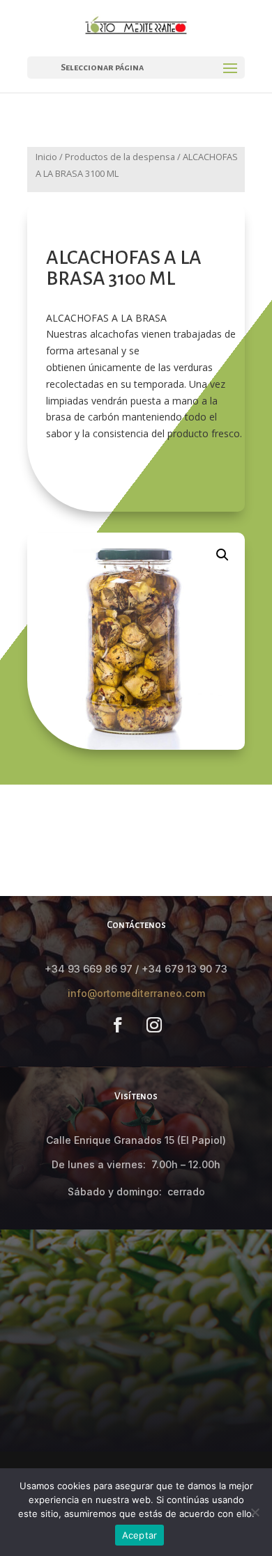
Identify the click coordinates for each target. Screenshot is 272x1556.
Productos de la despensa (120, 156)
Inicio (46, 156)
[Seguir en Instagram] (154, 1024)
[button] (222, 554)
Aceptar (140, 1535)
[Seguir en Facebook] (118, 1024)
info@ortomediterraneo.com (136, 993)
